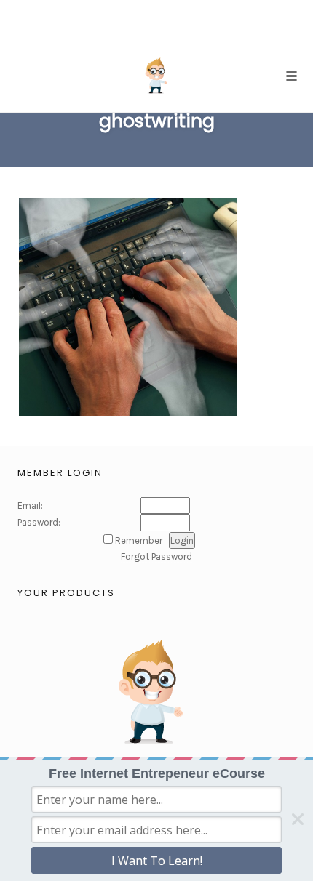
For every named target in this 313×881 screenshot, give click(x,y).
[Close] (298, 819)
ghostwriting (157, 121)
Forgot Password (156, 556)
